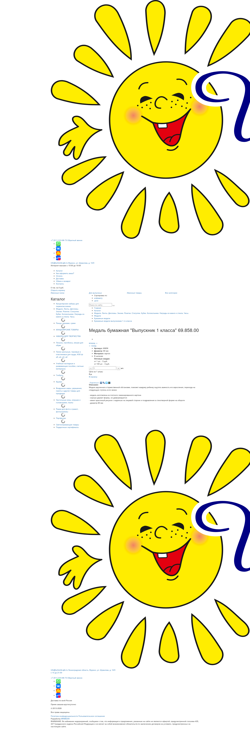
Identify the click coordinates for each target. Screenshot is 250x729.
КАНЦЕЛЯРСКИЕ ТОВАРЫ (67, 329)
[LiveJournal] (103, 382)
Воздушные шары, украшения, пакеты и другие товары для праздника (69, 391)
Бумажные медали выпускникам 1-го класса (113, 321)
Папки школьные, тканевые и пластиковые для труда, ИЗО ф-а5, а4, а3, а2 (69, 354)
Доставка (60, 278)
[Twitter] (106, 382)
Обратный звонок (74, 240)
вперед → (93, 343)
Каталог (59, 270)
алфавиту (98, 298)
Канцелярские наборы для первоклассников (67, 304)
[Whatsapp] (58, 243)
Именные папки (57, 292)
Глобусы (59, 375)
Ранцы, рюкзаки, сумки (66, 323)
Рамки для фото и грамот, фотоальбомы (67, 410)
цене (96, 300)
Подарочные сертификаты (67, 427)
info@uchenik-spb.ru (59, 263)
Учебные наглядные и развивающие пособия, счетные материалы (70, 366)
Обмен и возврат (63, 281)
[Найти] (114, 305)
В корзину (93, 376)
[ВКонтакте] (101, 382)
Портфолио (61, 418)
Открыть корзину (58, 290)
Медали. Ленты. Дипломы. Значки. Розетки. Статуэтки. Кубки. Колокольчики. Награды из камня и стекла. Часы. (70, 312)
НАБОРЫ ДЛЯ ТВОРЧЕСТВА (68, 336)
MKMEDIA (65, 718)
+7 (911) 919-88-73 (59, 240)
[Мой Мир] (109, 382)
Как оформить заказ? (65, 273)
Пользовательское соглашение (91, 716)
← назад (92, 345)
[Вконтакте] (58, 248)
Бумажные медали (102, 318)
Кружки (59, 381)
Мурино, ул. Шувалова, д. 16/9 (81, 263)
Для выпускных (95, 292)
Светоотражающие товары (67, 424)
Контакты (60, 283)
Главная (97, 308)
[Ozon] (58, 257)
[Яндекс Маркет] (58, 253)
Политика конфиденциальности (64, 716)
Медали (97, 315)
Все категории (171, 292)
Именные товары (134, 292)
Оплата (59, 276)
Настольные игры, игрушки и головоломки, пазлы (68, 401)
